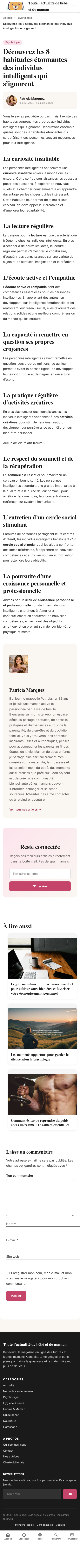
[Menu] (74, 6)
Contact (8, 1450)
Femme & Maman (14, 1409)
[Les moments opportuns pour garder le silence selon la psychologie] (42, 1026)
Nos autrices (11, 1456)
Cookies (60, 1524)
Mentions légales (24, 1524)
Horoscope (10, 1426)
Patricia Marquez (32, 98)
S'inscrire (40, 886)
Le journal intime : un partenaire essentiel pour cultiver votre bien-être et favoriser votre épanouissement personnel (42, 988)
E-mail (12, 1240)
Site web (12, 1256)
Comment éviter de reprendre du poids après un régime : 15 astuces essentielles (40, 1123)
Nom (11, 1224)
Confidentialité (45, 1524)
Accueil (7, 17)
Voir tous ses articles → (25, 809)
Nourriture (9, 1420)
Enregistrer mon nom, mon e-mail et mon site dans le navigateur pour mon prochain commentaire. (39, 1278)
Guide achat (11, 1414)
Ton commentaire (19, 1176)
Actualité (8, 1385)
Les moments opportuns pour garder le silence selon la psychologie (39, 1057)
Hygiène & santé (13, 1403)
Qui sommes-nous (14, 1444)
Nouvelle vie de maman (18, 1391)
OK (70, 1494)
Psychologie (24, 17)
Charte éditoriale (13, 1462)
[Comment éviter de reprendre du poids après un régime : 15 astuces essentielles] (42, 1092)
